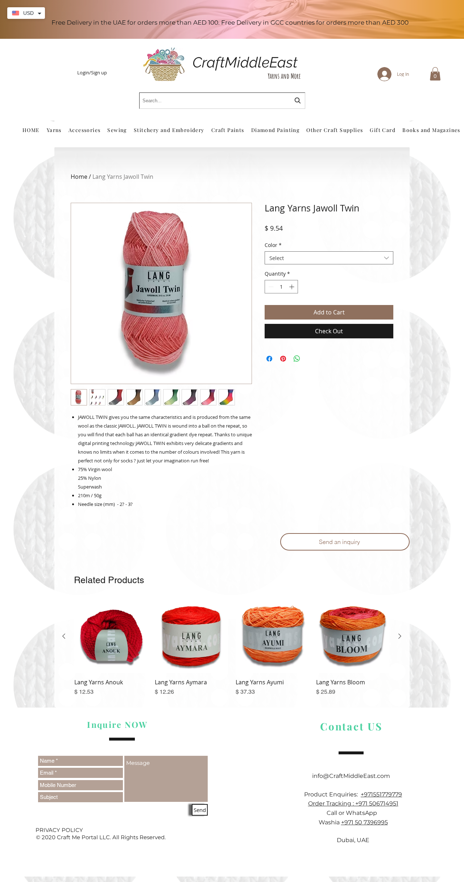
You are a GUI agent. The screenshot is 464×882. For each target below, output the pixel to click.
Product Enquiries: (332, 794)
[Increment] (292, 286)
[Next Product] (399, 636)
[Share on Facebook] (269, 358)
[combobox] (222, 100)
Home (79, 177)
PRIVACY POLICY (59, 830)
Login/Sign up (92, 73)
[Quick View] (111, 636)
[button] (435, 74)
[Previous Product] (63, 636)
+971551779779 (381, 794)
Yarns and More (284, 76)
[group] (231, 651)
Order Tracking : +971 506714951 (353, 803)
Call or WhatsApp (353, 812)
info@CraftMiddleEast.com (353, 775)
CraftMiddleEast (245, 62)
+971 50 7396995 (364, 822)
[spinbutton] (281, 286)
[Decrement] (270, 286)
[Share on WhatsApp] (297, 358)
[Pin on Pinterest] (283, 358)
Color (273, 245)
